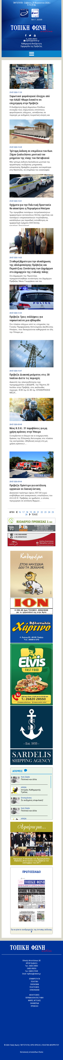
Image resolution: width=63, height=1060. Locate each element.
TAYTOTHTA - (18, 3)
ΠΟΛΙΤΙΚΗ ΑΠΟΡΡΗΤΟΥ (50, 1045)
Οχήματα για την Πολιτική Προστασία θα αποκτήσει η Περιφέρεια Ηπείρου (30, 206)
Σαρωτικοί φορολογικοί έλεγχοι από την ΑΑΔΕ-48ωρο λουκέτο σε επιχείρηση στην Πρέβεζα (30, 100)
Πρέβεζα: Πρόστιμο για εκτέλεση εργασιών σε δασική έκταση (28, 487)
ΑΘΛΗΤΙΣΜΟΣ (34, 995)
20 (34, 512)
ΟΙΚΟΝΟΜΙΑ (34, 984)
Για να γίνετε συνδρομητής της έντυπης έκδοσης (31, 929)
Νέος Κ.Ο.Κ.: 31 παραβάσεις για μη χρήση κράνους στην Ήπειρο (28, 430)
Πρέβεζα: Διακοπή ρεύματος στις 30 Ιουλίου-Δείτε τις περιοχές (30, 376)
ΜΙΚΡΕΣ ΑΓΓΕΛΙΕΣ (34, 1000)
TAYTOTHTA (24, 1045)
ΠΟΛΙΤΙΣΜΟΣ (34, 987)
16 (20, 512)
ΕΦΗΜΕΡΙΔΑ (34, 1003)
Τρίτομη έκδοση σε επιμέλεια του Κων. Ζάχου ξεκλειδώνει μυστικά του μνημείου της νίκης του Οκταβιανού (31, 154)
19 (31, 512)
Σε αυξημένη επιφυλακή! (32, 800)
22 (42, 512)
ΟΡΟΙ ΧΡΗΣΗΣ (35, 1045)
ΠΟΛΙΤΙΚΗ (34, 982)
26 (26, 514)
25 (53, 512)
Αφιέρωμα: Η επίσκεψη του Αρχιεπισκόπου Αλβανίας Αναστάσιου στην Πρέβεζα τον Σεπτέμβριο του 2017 (31, 860)
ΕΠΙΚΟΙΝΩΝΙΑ (34, 990)
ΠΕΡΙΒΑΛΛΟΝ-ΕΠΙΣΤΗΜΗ (34, 998)
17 (23, 512)
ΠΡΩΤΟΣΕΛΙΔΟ (31, 872)
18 (27, 512)
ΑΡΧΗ (11, 512)
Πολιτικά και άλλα (29, 779)
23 (45, 512)
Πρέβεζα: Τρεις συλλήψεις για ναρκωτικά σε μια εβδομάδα (26, 318)
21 (38, 512)
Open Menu (31, 54)
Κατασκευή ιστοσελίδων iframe (31, 1052)
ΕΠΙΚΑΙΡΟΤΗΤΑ (34, 979)
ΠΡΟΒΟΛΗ (34, 1006)
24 (49, 512)
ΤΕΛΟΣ (35, 514)
